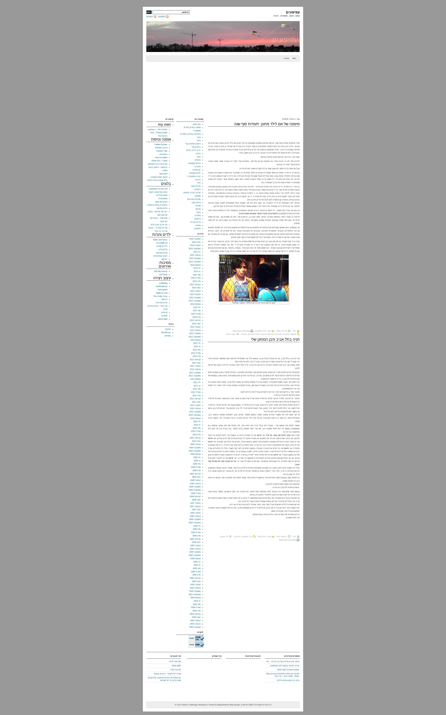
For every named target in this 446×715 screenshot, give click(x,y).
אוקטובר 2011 (195, 373)
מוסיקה (198, 196)
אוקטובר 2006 (195, 519)
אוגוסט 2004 (195, 598)
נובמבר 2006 (195, 516)
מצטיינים (278, 334)
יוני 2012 (197, 346)
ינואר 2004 (196, 617)
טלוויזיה (197, 167)
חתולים (198, 160)
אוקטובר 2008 (195, 487)
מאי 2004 (197, 604)
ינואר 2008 (196, 500)
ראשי (294, 58)
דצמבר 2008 (195, 480)
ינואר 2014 (196, 288)
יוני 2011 (197, 386)
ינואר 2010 (196, 441)
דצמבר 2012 (195, 327)
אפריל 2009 (196, 467)
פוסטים (161, 16)
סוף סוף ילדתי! (175, 661)
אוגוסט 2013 (195, 304)
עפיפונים (293, 12)
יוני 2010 (197, 425)
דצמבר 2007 (195, 503)
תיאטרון (197, 228)
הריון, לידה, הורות (193, 150)
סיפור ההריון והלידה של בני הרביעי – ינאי (282, 661)
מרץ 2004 (197, 611)
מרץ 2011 (197, 395)
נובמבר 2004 (195, 588)
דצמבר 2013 (195, 291)
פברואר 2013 (195, 320)
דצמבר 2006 (195, 513)
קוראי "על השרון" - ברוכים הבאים (167, 674)
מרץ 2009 (197, 470)
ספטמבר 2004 (195, 594)
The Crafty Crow (160, 296)
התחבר (168, 329)
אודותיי (286, 58)
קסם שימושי (162, 319)
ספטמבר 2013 (195, 301)
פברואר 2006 (195, 539)
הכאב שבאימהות (160, 256)
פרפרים (164, 312)
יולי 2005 (197, 562)
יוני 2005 (197, 565)
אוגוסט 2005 (195, 558)
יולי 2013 (197, 307)
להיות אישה (196, 186)
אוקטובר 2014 (195, 258)
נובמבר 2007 (195, 506)
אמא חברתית (161, 195)
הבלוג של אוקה (161, 202)
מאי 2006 (197, 529)
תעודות (244, 334)
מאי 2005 (197, 568)
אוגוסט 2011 (195, 379)
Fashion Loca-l (161, 148)
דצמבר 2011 (195, 366)
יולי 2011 (197, 382)
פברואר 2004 (195, 614)
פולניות (198, 215)
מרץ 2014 (197, 281)
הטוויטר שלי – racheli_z (157, 129)
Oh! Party (163, 275)
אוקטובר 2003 (195, 627)
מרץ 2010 (197, 434)
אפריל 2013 (196, 314)
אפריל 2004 (196, 607)
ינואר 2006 (196, 542)
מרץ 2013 (197, 317)
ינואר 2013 (196, 324)
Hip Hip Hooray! (160, 271)
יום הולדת (197, 170)
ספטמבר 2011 (195, 376)
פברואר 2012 (195, 359)
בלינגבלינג (163, 249)
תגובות (149, 16)
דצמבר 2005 (195, 545)
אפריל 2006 (196, 532)
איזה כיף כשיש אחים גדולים (288, 680)
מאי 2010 (197, 428)
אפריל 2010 (196, 431)
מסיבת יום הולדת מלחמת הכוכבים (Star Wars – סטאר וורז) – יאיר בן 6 (282, 675)
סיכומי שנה (196, 202)
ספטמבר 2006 (195, 523)
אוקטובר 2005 (195, 552)
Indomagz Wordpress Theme (202, 705)
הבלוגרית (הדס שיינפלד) (157, 205)
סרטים (198, 209)
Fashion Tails (161, 151)
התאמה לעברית (181, 705)
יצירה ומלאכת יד (194, 176)
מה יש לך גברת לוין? (159, 225)
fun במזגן (197, 124)
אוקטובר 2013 (195, 298)
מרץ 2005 (197, 575)
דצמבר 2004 (195, 584)
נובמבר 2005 (195, 549)
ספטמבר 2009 (195, 451)
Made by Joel (161, 293)
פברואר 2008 (195, 496)
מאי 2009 (197, 464)
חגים (199, 157)
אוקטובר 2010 (195, 412)
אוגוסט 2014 (195, 265)
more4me (163, 154)
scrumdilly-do (161, 243)
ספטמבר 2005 (195, 555)
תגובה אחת (231, 334)
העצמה (293, 334)
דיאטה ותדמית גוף (193, 144)
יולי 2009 (197, 457)
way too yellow (161, 157)
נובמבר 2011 (195, 369)
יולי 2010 (197, 421)
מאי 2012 (197, 350)
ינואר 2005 (196, 581)
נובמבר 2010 (195, 408)
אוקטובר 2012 (195, 333)
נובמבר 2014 (195, 255)
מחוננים (286, 334)
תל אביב (237, 537)
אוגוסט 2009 (195, 454)
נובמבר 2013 (195, 294)
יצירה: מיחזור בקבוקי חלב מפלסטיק (284, 666)
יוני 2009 (197, 461)
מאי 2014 (197, 275)
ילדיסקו (164, 259)
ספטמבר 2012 (195, 337)
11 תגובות (224, 537)
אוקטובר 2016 (195, 239)
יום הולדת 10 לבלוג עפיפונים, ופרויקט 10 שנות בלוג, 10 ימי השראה (164, 679)
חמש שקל (163, 174)
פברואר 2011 (195, 399)
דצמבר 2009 (195, 444)
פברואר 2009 (195, 474)
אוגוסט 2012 (195, 340)
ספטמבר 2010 (195, 415)
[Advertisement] (223, 87)
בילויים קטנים (162, 246)
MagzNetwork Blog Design (228, 705)
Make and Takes (160, 240)
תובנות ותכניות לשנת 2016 (288, 670)
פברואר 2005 (195, 578)
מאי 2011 (197, 389)
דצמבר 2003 (195, 620)
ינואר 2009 (196, 477)
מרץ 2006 (197, 536)
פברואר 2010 (195, 438)
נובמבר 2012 (195, 330)
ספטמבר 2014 (195, 262)
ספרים (198, 206)
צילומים (197, 219)
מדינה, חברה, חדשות (192, 193)
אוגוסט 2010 (195, 418)
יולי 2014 (197, 268)
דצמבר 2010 (195, 405)
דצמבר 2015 (195, 245)
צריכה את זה (195, 222)
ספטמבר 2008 (195, 490)
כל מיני (198, 180)
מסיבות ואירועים (194, 199)
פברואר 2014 (195, 284)
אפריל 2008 (196, 493)
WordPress (166, 332)
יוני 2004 (197, 601)
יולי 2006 (197, 526)
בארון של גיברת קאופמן (157, 164)
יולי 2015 (197, 252)
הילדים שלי (262, 537)
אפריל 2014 (196, 278)
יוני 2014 (197, 271)
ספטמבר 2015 (195, 249)
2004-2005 (176, 666)
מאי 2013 (197, 310)
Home (291, 119)
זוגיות (198, 153)
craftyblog (163, 283)
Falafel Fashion (161, 144)
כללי (199, 183)
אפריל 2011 (196, 392)
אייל (250, 537)
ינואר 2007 (196, 509)
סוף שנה (270, 334)
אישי (269, 331)
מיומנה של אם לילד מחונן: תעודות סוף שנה (267, 124)
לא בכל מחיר (175, 670)
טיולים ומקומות (194, 163)
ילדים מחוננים (260, 331)
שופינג (198, 225)
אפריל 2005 (196, 572)
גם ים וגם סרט (161, 253)
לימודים (197, 189)
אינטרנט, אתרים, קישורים (190, 134)
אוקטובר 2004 (195, 591)
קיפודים (164, 316)
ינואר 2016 (196, 242)
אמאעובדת (162, 198)
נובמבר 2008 (195, 483)
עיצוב (198, 212)
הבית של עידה (161, 303)
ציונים (263, 334)
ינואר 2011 (196, 402)
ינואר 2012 (196, 363)
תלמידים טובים (254, 334)
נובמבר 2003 (195, 624)
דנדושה (164, 299)
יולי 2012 (197, 343)
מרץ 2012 (197, 356)
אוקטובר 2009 (195, 448)
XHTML (167, 336)
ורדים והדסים (162, 208)
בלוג (199, 140)
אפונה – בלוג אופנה (159, 161)
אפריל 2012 (196, 353)
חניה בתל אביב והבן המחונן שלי (275, 339)
